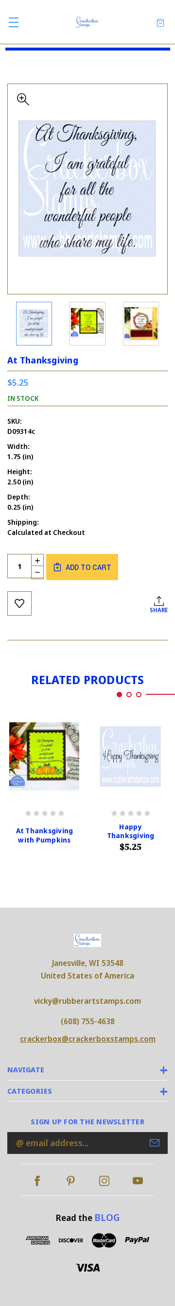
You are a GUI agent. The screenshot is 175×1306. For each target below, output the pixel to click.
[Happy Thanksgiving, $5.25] (130, 757)
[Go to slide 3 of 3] (138, 694)
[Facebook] (37, 1181)
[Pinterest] (71, 1181)
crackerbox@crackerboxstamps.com (88, 1038)
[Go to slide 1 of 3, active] (119, 694)
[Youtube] (138, 1181)
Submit (154, 1143)
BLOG (107, 1217)
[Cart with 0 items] (160, 22)
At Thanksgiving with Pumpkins (44, 835)
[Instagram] (104, 1181)
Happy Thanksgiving (131, 831)
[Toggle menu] (13, 22)
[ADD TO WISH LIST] (19, 603)
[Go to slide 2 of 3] (129, 694)
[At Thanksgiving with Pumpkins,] (44, 757)
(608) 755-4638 (88, 1021)
